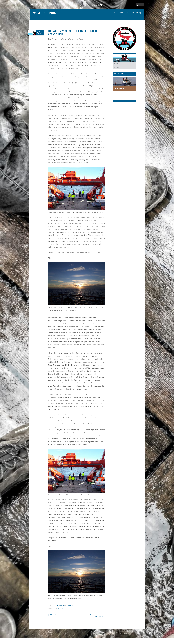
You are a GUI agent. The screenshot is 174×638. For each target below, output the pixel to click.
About (117, 67)
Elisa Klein (69, 605)
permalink (60, 608)
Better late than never (55, 615)
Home (117, 63)
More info (138, 14)
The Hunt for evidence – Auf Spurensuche (96, 615)
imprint (140, 631)
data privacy (130, 631)
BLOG (51, 13)
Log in (141, 5)
